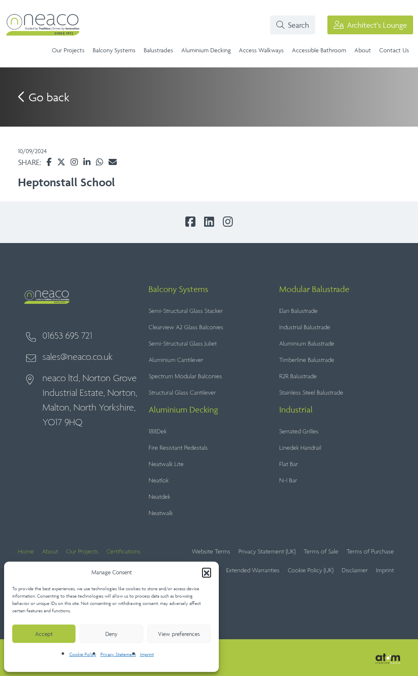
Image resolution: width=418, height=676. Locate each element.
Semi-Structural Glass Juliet (183, 344)
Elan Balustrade (298, 311)
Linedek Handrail (300, 448)
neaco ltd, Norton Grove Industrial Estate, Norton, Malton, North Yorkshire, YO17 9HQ (89, 400)
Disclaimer (355, 570)
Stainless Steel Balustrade (311, 393)
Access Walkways (261, 50)
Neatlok (159, 480)
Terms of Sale (321, 552)
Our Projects (68, 50)
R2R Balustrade (298, 376)
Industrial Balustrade (304, 327)
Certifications (123, 552)
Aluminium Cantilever (176, 360)
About (362, 50)
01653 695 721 (67, 336)
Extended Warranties (253, 570)
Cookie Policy (82, 654)
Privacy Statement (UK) (267, 552)
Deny (111, 634)
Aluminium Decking (206, 50)
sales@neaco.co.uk (77, 357)
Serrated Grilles (298, 431)
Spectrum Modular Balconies (185, 376)
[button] (206, 572)
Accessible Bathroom (319, 50)
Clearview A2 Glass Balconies (186, 327)
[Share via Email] (113, 162)
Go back (47, 97)
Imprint (147, 654)
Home (26, 552)
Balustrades (158, 50)
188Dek (158, 431)
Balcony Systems (114, 50)
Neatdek (159, 497)
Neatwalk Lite (166, 464)
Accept (44, 634)
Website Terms (211, 552)
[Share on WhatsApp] (99, 162)
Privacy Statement (118, 654)
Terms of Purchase (370, 552)
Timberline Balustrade (306, 360)
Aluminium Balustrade (306, 344)
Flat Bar (288, 464)
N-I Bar (288, 480)
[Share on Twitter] (61, 162)
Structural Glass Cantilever (182, 393)
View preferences (179, 634)
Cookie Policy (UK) (311, 570)
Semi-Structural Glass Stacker (186, 311)
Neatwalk (161, 513)
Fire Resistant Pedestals (178, 448)
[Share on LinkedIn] (87, 162)
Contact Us (394, 50)
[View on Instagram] (74, 162)
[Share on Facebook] (49, 162)
